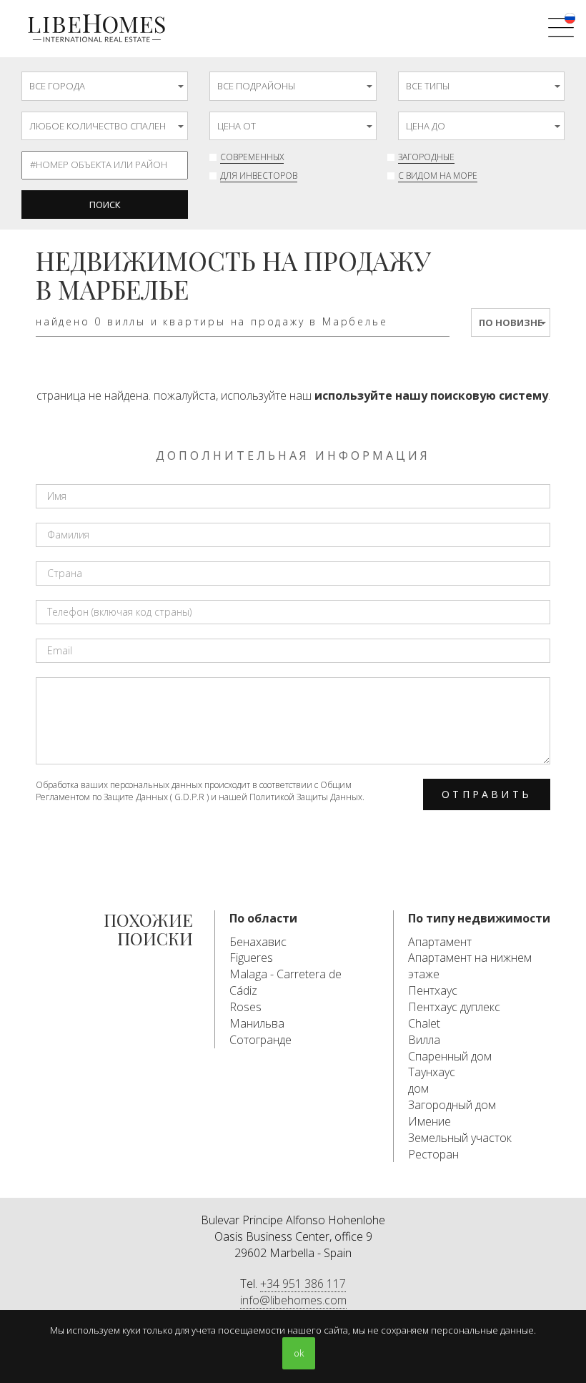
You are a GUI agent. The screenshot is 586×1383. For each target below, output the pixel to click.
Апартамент (440, 942)
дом (418, 1088)
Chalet (424, 1023)
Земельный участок (460, 1138)
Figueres (251, 957)
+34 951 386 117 (303, 1283)
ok (299, 1353)
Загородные (426, 157)
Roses (245, 1007)
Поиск (105, 204)
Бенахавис (258, 942)
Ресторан (433, 1154)
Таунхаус (431, 1072)
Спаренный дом (450, 1056)
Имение (429, 1121)
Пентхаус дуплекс (454, 1007)
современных (252, 157)
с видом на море (437, 175)
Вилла (424, 1040)
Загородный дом (452, 1105)
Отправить (487, 794)
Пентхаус (432, 990)
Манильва (256, 1023)
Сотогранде (260, 1040)
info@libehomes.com (293, 1300)
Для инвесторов (258, 175)
